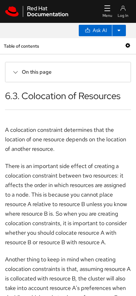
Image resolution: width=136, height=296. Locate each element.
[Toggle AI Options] (119, 30)
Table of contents (21, 46)
